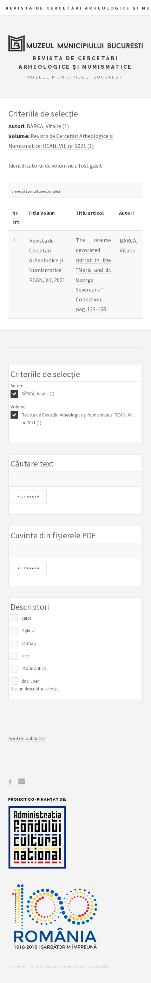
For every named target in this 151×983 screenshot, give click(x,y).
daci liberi (30, 681)
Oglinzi (28, 631)
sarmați (28, 643)
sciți (25, 656)
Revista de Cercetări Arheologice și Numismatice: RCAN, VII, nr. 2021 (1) (77, 419)
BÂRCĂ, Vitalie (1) (37, 394)
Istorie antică (33, 668)
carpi (26, 618)
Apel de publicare (26, 738)
